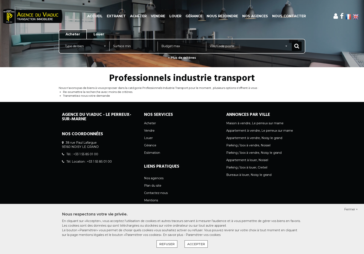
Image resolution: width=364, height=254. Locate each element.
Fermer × (351, 209)
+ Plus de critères (182, 58)
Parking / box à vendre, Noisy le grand (254, 153)
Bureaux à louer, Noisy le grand (249, 175)
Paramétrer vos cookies (203, 235)
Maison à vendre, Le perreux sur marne (255, 123)
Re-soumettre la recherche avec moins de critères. (98, 92)
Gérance (194, 16)
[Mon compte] (335, 16)
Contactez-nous (156, 193)
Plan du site (152, 185)
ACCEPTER (196, 244)
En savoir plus (173, 235)
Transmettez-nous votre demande (86, 95)
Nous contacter (289, 16)
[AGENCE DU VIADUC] (32, 16)
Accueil (95, 16)
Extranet (116, 16)
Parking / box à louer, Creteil (246, 167)
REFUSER (167, 244)
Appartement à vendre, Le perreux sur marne (259, 130)
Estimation (152, 153)
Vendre (158, 16)
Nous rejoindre (222, 16)
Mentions (151, 200)
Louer (175, 16)
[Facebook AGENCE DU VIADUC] (342, 16)
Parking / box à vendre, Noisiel (248, 145)
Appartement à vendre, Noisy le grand (254, 138)
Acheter (138, 16)
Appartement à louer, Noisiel (247, 160)
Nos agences (255, 16)
